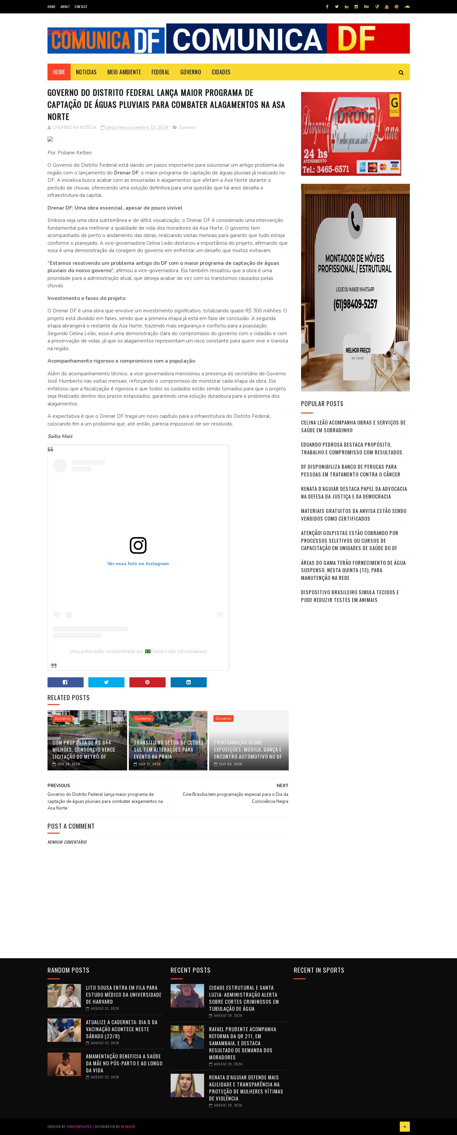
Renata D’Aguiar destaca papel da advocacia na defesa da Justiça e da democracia (354, 492)
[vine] (377, 6)
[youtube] (387, 6)
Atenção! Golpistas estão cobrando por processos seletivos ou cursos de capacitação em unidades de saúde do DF (349, 540)
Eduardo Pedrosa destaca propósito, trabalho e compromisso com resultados (351, 448)
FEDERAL (161, 72)
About (65, 6)
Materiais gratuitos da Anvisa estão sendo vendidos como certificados (353, 514)
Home (52, 6)
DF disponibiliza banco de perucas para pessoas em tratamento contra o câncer (350, 470)
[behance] (366, 6)
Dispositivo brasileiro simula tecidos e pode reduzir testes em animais (350, 595)
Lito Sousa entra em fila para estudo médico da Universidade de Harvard (124, 994)
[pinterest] (396, 6)
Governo (187, 128)
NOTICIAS (86, 72)
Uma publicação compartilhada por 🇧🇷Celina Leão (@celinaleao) (138, 651)
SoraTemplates (79, 1126)
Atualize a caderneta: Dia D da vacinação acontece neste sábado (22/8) (122, 1029)
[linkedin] (347, 6)
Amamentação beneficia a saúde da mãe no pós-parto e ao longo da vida (124, 1063)
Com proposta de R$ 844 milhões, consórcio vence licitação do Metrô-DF (84, 749)
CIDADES (221, 72)
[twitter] (337, 6)
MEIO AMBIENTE (124, 72)
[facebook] (327, 6)
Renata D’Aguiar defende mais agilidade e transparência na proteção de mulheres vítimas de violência (246, 1087)
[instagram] (356, 6)
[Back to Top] (405, 1127)
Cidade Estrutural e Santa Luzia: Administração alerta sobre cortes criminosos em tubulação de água (244, 998)
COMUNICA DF (67, 32)
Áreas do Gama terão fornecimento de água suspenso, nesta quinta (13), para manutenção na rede (353, 570)
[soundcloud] (407, 6)
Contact (81, 6)
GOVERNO (190, 72)
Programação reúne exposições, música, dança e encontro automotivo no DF (248, 749)
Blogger (128, 1126)
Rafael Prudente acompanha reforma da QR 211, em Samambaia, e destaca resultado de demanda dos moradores (242, 1043)
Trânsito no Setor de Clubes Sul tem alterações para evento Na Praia (169, 749)
